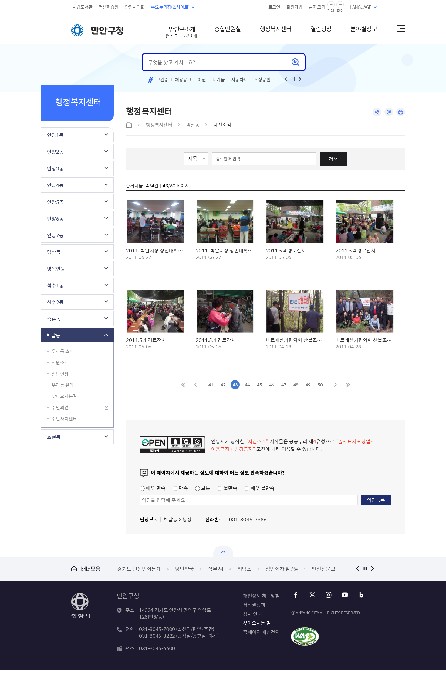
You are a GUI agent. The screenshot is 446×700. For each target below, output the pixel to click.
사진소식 (222, 124)
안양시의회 (134, 7)
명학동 (54, 252)
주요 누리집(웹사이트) (170, 7)
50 (320, 385)
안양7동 (55, 235)
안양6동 (55, 218)
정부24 (215, 568)
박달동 (53, 335)
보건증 (162, 79)
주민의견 (60, 407)
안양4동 (55, 185)
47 (283, 385)
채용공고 (183, 79)
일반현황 (60, 373)
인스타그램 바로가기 (328, 595)
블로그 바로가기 (361, 595)
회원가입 (294, 7)
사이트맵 (401, 29)
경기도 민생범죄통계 (139, 568)
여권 (202, 79)
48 (295, 385)
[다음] (300, 79)
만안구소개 (182, 32)
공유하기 (377, 112)
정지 (365, 568)
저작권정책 (254, 604)
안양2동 (55, 151)
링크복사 (388, 112)
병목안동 (56, 268)
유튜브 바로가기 (345, 595)
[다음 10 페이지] (335, 384)
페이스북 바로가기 (295, 595)
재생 (293, 79)
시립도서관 (82, 7)
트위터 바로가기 (312, 595)
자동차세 (239, 79)
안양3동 (55, 168)
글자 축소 (340, 4)
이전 (357, 568)
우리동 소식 (63, 351)
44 (247, 385)
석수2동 (55, 302)
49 (308, 385)
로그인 (274, 7)
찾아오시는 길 (257, 622)
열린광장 (321, 28)
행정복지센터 (276, 28)
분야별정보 (363, 28)
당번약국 (184, 568)
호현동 (54, 437)
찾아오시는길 (64, 396)
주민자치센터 (64, 418)
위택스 (244, 568)
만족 (182, 488)
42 (223, 385)
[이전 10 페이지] (195, 384)
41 (210, 385)
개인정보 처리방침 (261, 595)
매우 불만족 (262, 488)
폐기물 (218, 79)
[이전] (286, 79)
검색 (333, 159)
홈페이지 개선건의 (261, 632)
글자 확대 (331, 4)
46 (271, 385)
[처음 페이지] (183, 384)
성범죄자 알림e (281, 568)
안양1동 (55, 135)
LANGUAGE (360, 7)
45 (259, 385)
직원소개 (60, 362)
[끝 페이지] (347, 384)
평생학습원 (108, 7)
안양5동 (55, 201)
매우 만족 (155, 488)
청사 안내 (252, 613)
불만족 (229, 488)
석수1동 (55, 285)
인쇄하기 (400, 112)
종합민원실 (227, 28)
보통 (205, 488)
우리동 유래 (63, 385)
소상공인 (262, 79)
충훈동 (54, 318)
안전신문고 (323, 568)
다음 (372, 568)
